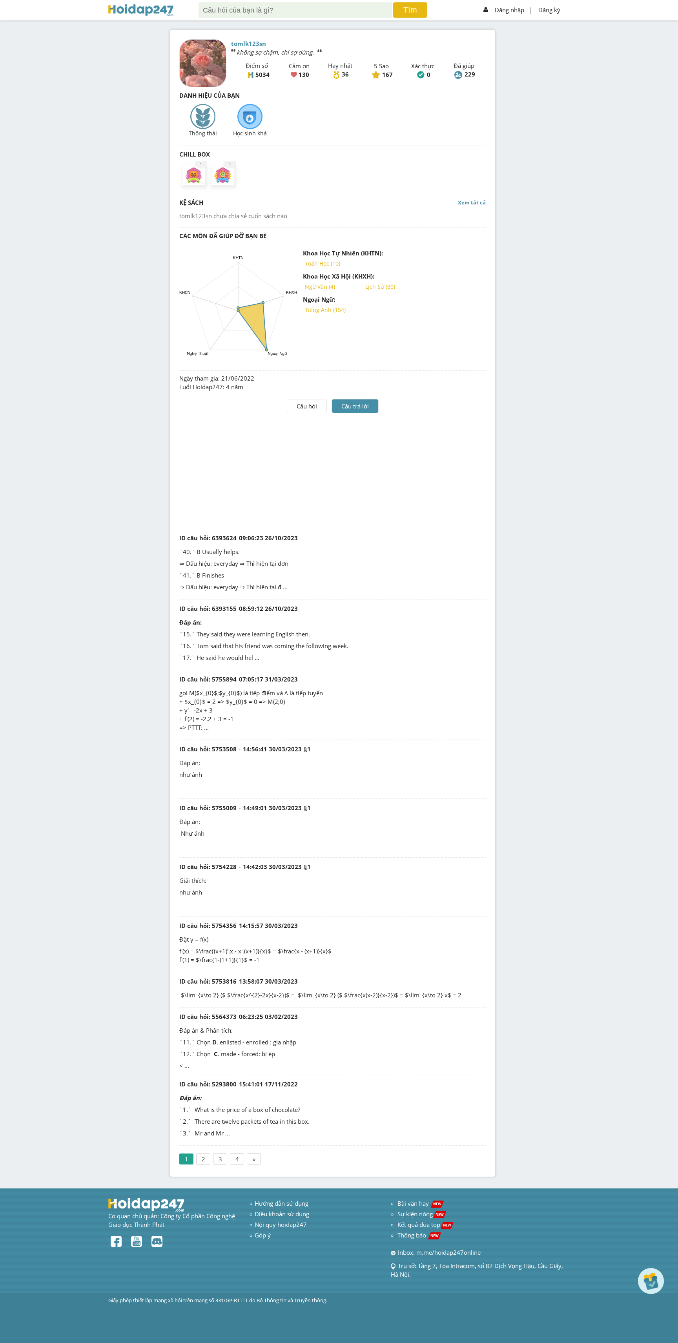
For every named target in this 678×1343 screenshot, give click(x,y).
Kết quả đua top (424, 1224)
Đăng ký (549, 10)
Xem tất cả (472, 202)
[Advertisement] (333, 472)
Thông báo (418, 1235)
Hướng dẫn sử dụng (281, 1203)
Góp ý (263, 1235)
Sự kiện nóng (420, 1214)
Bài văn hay (418, 1203)
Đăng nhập (509, 10)
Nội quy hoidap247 (281, 1224)
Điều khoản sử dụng (282, 1214)
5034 (262, 74)
